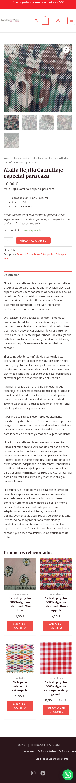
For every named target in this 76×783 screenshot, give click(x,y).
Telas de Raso (25, 254)
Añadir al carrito (33, 240)
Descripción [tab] (11, 275)
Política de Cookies (46, 750)
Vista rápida (20, 587)
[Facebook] (42, 773)
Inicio (6, 158)
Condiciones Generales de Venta (52, 758)
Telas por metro (20, 158)
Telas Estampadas (42, 158)
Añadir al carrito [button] (20, 625)
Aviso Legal (29, 750)
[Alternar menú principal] (71, 21)
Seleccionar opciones (56, 710)
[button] (36, 20)
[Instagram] (33, 773)
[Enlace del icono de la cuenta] (58, 21)
